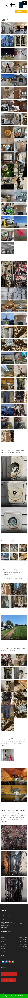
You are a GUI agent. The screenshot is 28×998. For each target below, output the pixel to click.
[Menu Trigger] (24, 3)
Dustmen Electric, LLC (14, 5)
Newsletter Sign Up (8, 980)
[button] (7, 28)
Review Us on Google (9, 974)
